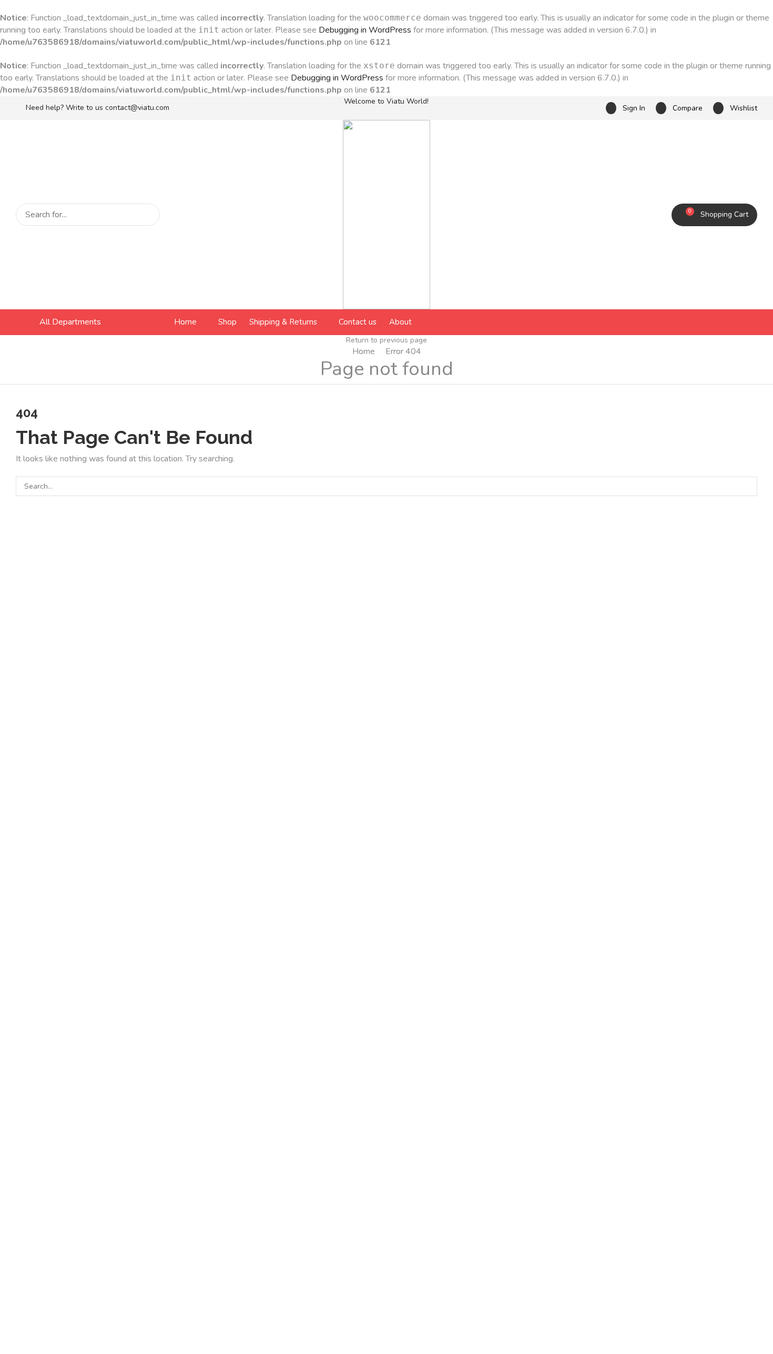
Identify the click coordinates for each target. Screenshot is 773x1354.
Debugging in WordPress (365, 30)
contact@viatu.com (137, 108)
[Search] (148, 214)
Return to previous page (386, 340)
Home (363, 351)
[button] (625, 108)
